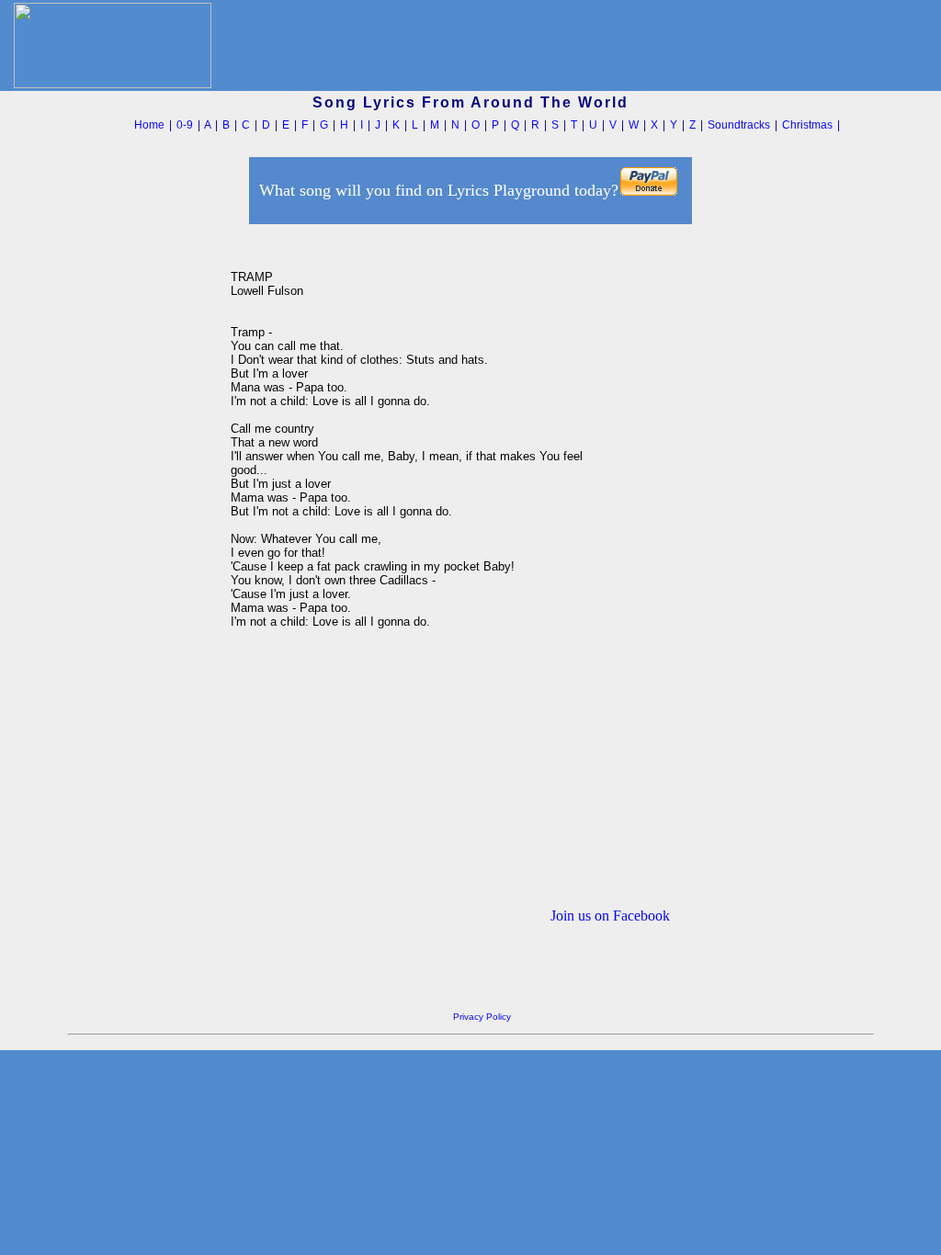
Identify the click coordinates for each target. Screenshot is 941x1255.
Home (149, 125)
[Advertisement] (144, 504)
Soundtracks (739, 125)
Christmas (807, 125)
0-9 (184, 125)
